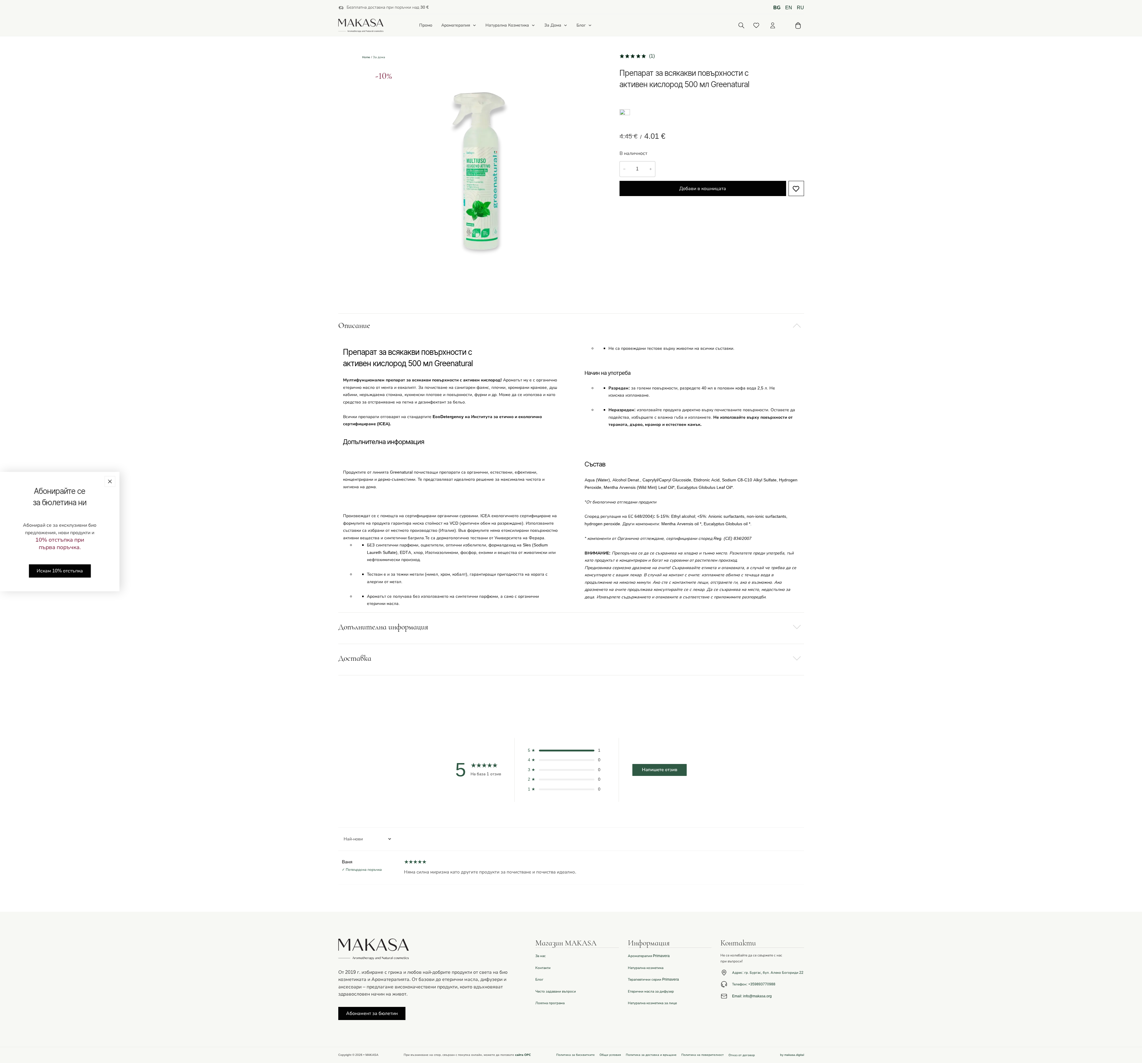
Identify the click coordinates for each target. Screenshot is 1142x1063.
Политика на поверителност (702, 1055)
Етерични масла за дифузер (651, 991)
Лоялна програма (550, 1003)
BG (776, 7)
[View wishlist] (756, 25)
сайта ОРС (523, 1055)
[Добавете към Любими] (796, 188)
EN (788, 7)
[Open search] (741, 25)
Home (366, 57)
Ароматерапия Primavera (649, 955)
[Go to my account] (773, 25)
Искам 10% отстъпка (60, 571)
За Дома (552, 25)
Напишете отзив (659, 770)
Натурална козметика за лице (652, 1003)
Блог (581, 25)
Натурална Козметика (507, 25)
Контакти (543, 967)
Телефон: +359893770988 (753, 984)
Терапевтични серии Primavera (653, 979)
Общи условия (610, 1055)
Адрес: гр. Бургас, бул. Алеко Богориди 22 (767, 972)
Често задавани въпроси (555, 991)
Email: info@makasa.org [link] (752, 996)
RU (800, 7)
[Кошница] (798, 25)
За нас (540, 955)
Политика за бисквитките (575, 1055)
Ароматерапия (455, 25)
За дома (379, 57)
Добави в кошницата (702, 188)
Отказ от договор (741, 1055)
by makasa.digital (792, 1055)
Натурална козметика (645, 967)
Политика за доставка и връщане (651, 1055)
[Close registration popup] (110, 481)
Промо (425, 25)
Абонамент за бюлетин (372, 1013)
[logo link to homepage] (361, 25)
